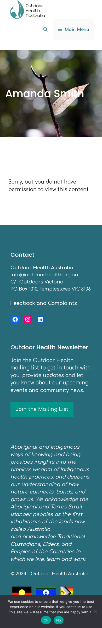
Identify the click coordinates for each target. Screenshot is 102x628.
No (58, 620)
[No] (95, 611)
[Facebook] (15, 319)
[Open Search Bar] (45, 29)
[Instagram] (27, 319)
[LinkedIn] (40, 319)
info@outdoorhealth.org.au (44, 274)
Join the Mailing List (42, 409)
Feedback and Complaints (43, 303)
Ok (46, 620)
